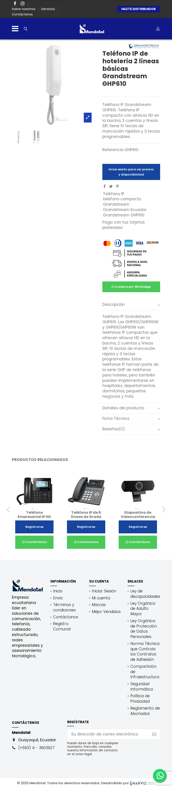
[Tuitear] (111, 186)
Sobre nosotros (24, 9)
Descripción (113, 304)
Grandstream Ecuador (124, 209)
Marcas (99, 604)
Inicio (57, 591)
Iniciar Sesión (104, 591)
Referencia (112, 149)
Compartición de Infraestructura (144, 672)
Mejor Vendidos (106, 611)
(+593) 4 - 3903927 (36, 747)
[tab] (131, 305)
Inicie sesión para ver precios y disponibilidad (131, 172)
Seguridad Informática (141, 686)
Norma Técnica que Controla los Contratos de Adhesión (144, 651)
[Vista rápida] (38, 508)
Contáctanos (22, 14)
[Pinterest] (117, 186)
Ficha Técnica (115, 418)
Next (162, 509)
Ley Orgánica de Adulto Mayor (142, 609)
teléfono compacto (122, 199)
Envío (58, 598)
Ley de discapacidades (145, 594)
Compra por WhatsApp (132, 287)
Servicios (48, 9)
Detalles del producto (123, 408)
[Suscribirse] (154, 734)
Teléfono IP (113, 193)
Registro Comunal (62, 626)
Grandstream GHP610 (123, 215)
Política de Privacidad (140, 698)
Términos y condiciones (64, 607)
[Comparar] (30, 508)
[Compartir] (104, 186)
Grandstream (116, 204)
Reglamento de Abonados (145, 711)
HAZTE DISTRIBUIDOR (138, 9)
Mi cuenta (101, 598)
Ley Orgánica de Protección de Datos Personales (143, 628)
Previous (9, 509)
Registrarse (34, 527)
